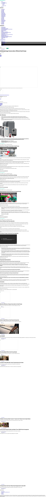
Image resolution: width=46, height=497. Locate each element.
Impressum (2, 492)
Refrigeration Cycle (3, 35)
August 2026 (3, 9)
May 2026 (2, 11)
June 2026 (2, 10)
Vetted (2, 1)
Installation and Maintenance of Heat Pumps (7, 34)
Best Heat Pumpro (2, 0)
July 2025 (2, 17)
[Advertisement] (23, 61)
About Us (2, 6)
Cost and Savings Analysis (4, 28)
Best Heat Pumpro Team (3, 338)
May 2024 (2, 23)
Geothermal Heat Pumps (4, 31)
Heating (3, 4)
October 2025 (3, 15)
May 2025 (2, 18)
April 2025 (2, 19)
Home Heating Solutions (4, 33)
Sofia (1, 306)
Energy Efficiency (3, 2)
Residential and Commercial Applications (6, 36)
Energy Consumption (4, 29)
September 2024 (3, 20)
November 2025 (3, 14)
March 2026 (2, 12)
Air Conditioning (2, 417)
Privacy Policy (2, 491)
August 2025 (3, 16)
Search (7, 48)
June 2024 (2, 22)
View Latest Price (2, 143)
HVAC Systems (4, 5)
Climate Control (3, 3)
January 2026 (3, 13)
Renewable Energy (5, 42)
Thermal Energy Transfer (4, 37)
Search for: (1, 47)
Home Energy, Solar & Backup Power (6, 32)
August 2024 (3, 21)
